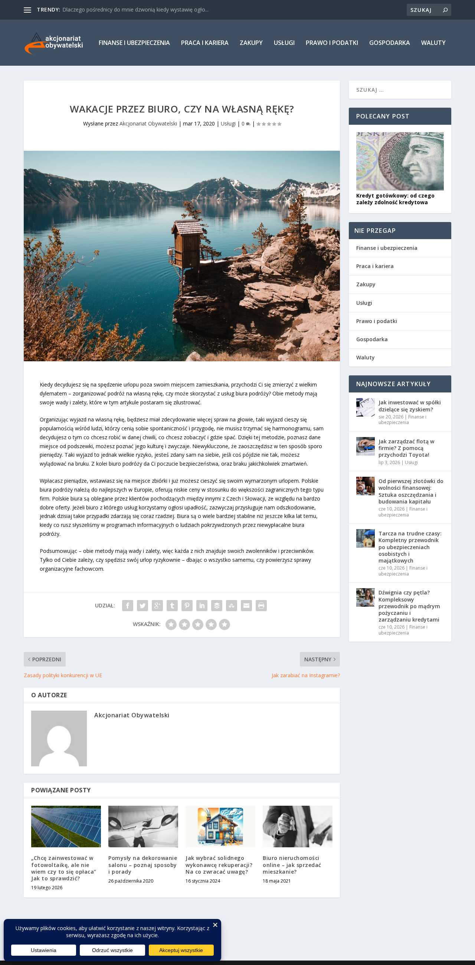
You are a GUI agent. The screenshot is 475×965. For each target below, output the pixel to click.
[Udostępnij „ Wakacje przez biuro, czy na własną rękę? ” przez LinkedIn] (201, 605)
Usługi (284, 43)
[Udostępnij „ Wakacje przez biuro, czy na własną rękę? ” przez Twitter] (142, 605)
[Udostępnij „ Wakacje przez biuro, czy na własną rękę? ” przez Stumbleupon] (231, 605)
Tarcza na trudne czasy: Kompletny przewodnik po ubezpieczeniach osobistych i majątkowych (410, 547)
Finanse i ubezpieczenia (134, 43)
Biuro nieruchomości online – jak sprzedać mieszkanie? (292, 864)
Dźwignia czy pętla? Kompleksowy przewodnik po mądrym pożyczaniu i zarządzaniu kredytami (409, 606)
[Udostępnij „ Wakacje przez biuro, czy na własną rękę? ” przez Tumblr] (172, 605)
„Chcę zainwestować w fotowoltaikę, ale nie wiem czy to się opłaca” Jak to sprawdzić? (63, 868)
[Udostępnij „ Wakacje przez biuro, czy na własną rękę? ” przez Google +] (157, 605)
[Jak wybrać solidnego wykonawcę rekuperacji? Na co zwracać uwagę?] (220, 827)
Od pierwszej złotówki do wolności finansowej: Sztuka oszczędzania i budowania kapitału (411, 491)
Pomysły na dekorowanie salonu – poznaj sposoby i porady (142, 864)
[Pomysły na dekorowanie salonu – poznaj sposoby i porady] (143, 827)
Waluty (433, 43)
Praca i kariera (205, 43)
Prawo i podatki (332, 43)
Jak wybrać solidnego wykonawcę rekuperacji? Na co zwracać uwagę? (219, 864)
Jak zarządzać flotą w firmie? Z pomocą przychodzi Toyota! (406, 448)
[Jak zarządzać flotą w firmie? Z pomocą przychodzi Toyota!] (365, 446)
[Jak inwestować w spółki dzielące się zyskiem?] (365, 407)
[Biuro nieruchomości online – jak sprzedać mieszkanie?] (297, 827)
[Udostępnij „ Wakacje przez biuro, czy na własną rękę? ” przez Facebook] (127, 605)
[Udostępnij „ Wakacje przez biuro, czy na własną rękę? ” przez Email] (246, 605)
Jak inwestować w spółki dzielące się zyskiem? (410, 406)
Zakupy (251, 43)
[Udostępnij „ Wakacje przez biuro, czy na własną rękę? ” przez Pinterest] (187, 605)
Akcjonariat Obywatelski (148, 123)
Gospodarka (389, 43)
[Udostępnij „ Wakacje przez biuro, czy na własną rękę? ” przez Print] (261, 605)
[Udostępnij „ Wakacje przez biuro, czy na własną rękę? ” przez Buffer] (216, 605)
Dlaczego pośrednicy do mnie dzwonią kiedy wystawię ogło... (135, 9)
